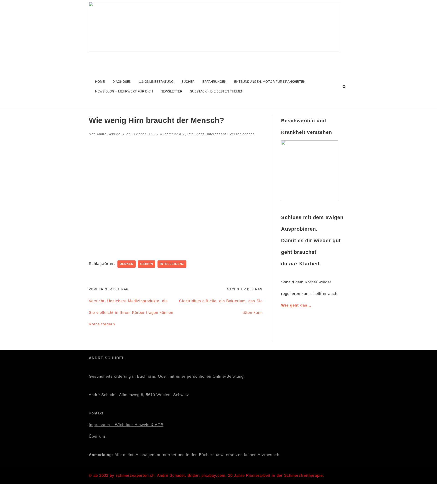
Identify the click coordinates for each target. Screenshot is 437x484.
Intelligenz (196, 134)
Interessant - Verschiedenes (231, 134)
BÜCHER (188, 81)
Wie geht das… (296, 305)
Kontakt (96, 413)
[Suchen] (344, 86)
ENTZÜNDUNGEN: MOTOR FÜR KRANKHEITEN (269, 81)
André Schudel (109, 134)
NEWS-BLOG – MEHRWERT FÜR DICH (124, 91)
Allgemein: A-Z (172, 134)
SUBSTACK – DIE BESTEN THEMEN (216, 91)
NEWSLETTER (171, 91)
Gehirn (146, 264)
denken (126, 264)
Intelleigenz (172, 264)
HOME (100, 81)
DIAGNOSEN (121, 81)
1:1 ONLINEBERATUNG (156, 81)
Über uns (97, 436)
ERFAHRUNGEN (214, 81)
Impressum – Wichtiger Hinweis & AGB (126, 425)
